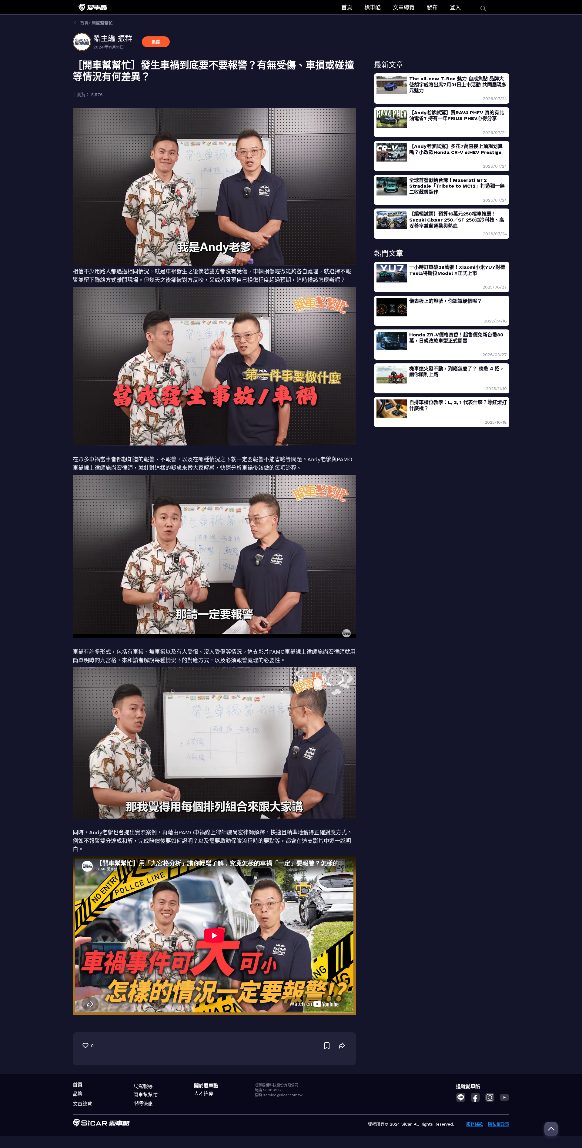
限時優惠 (143, 1103)
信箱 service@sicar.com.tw (279, 1095)
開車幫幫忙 (145, 1095)
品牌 (77, 1094)
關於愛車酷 (206, 1086)
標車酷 (372, 7)
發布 (432, 7)
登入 (455, 7)
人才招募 (203, 1093)
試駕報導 (143, 1086)
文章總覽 (404, 7)
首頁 (346, 7)
